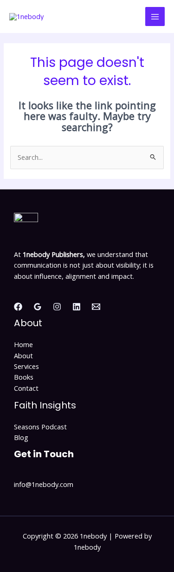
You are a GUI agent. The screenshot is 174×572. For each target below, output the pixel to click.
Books (23, 376)
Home (23, 344)
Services (26, 366)
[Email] (96, 306)
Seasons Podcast (40, 426)
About (23, 355)
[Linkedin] (76, 306)
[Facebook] (18, 306)
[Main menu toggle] (155, 16)
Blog (21, 437)
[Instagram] (57, 306)
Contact (26, 388)
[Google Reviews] (37, 306)
